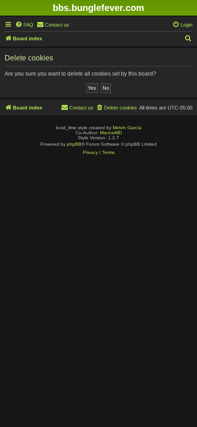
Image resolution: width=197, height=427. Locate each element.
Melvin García (127, 127)
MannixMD (111, 132)
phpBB (74, 144)
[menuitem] (24, 24)
